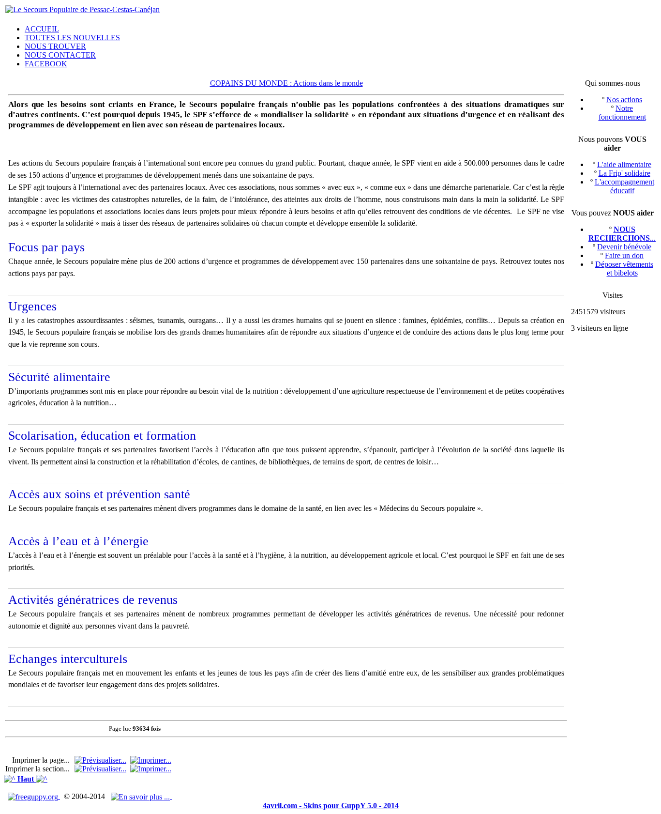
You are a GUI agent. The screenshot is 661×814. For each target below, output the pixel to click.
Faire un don (624, 255)
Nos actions (624, 99)
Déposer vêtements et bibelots (624, 268)
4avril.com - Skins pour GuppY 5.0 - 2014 (331, 805)
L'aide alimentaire (624, 164)
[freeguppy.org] (34, 796)
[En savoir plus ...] (141, 796)
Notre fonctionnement (622, 112)
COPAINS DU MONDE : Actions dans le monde (286, 83)
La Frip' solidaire (624, 173)
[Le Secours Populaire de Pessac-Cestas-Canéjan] (82, 9)
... (622, 233)
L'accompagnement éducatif (624, 186)
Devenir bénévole (624, 247)
